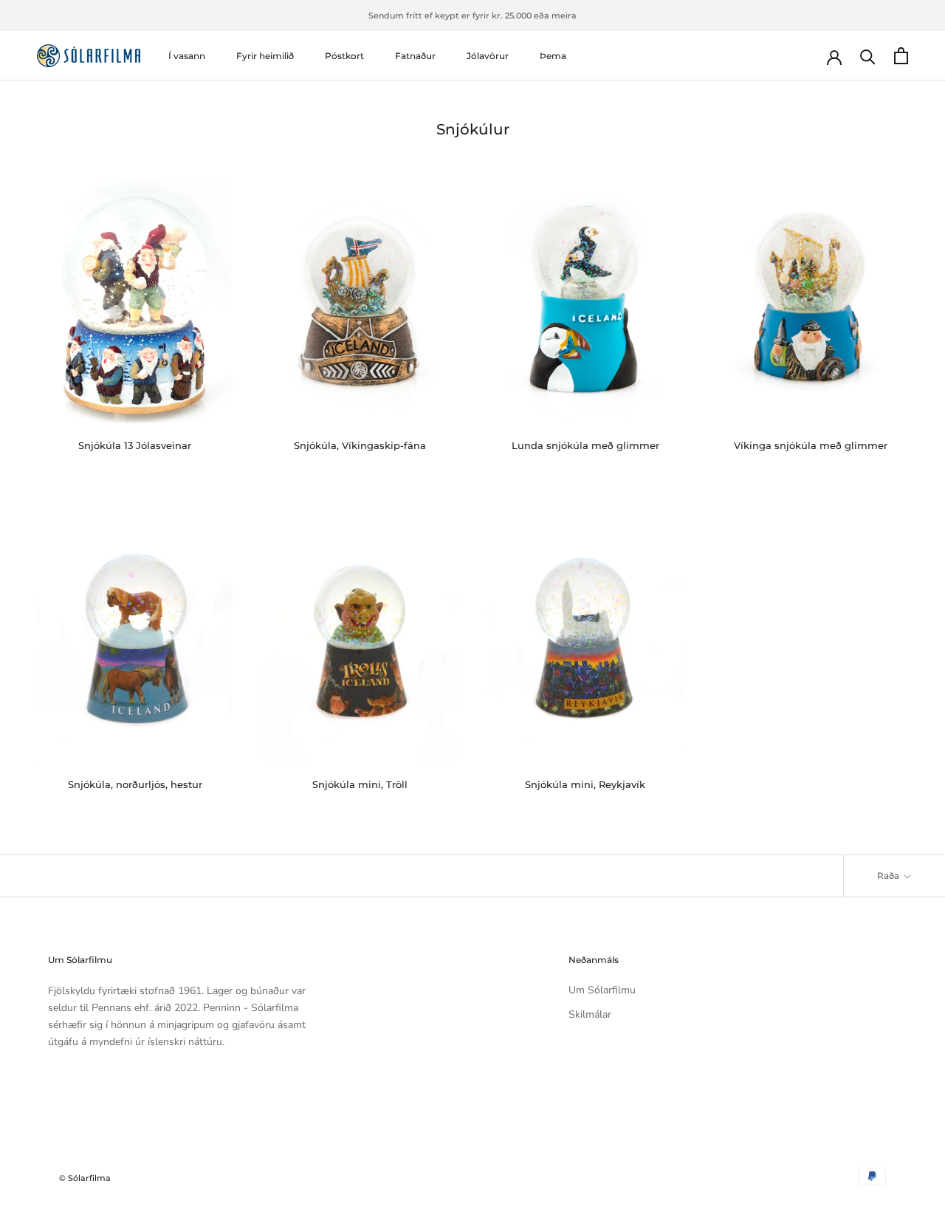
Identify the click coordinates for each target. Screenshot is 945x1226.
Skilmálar (589, 1014)
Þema (553, 55)
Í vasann (186, 55)
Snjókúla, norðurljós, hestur (135, 784)
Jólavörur (488, 55)
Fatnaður (415, 55)
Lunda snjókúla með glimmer (585, 445)
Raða (889, 875)
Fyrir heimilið (265, 55)
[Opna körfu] (901, 55)
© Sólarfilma (85, 1178)
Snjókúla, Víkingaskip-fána (360, 445)
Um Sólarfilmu (602, 990)
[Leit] (868, 56)
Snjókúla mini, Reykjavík (585, 784)
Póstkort (344, 55)
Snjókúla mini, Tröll (360, 784)
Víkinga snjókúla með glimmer (810, 445)
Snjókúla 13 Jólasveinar (134, 445)
